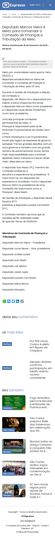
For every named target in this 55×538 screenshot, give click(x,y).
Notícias (7, 495)
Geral (14, 14)
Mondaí (7, 452)
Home (4, 14)
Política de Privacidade (27, 532)
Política (7, 344)
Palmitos (7, 408)
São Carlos (8, 430)
